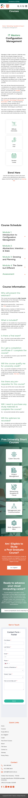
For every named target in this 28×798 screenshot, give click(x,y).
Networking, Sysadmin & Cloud (15, 26)
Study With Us (5, 731)
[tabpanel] (14, 12)
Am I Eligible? (14, 567)
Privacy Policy (5, 755)
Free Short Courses (6, 740)
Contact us (4, 749)
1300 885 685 (7, 765)
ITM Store (4, 746)
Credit (3, 737)
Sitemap (3, 752)
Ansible (18, 90)
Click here (16, 373)
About (3, 743)
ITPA (4, 306)
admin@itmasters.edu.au (10, 771)
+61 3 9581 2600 (8, 768)
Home (4, 26)
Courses (3, 728)
